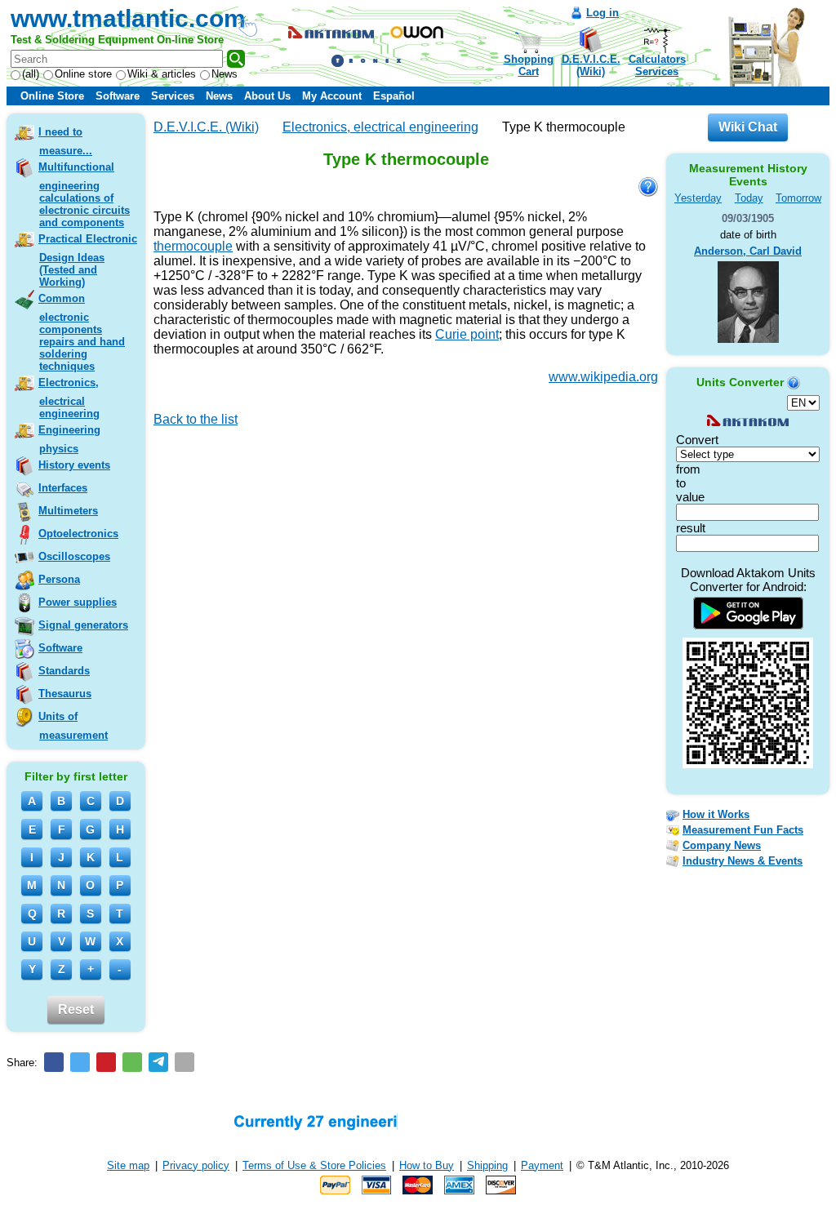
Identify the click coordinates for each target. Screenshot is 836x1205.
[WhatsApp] (132, 1062)
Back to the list (195, 419)
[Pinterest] (106, 1062)
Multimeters (68, 511)
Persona (59, 579)
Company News (722, 845)
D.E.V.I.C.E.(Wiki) (591, 65)
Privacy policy (195, 1165)
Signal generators (83, 625)
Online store (83, 74)
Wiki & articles (161, 74)
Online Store (52, 96)
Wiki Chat (747, 127)
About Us (267, 96)
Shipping (487, 1165)
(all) (30, 74)
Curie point (467, 334)
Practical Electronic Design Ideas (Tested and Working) (87, 260)
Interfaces (62, 488)
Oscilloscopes (74, 556)
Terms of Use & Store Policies (314, 1165)
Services (172, 96)
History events (74, 465)
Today (749, 198)
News (224, 74)
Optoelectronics (78, 533)
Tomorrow (798, 198)
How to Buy (426, 1165)
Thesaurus (64, 693)
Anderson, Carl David (748, 251)
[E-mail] (184, 1062)
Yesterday (698, 198)
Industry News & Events (743, 861)
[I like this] (159, 442)
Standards (64, 671)
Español (394, 96)
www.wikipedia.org (603, 377)
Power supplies (77, 602)
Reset (76, 1009)
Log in (602, 13)
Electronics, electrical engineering (69, 398)
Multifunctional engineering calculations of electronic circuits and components (84, 195)
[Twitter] (80, 1062)
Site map (128, 1165)
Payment (542, 1165)
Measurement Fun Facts (743, 830)
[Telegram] (158, 1062)
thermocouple (193, 246)
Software (118, 96)
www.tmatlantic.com (128, 18)
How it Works (716, 814)
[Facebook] (54, 1062)
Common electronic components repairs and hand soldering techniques (81, 332)
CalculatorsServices (657, 65)
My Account (332, 96)
